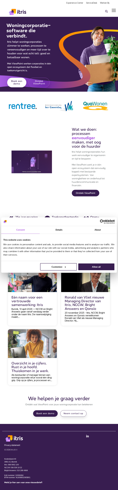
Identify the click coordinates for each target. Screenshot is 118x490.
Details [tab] (59, 229)
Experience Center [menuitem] (74, 3)
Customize (57, 266)
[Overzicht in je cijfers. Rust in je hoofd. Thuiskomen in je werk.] (32, 343)
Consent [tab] (20, 229)
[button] (114, 10)
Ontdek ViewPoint (39, 82)
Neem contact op (73, 413)
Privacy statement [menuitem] (12, 445)
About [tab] (98, 229)
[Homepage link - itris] (15, 440)
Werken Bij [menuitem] (104, 3)
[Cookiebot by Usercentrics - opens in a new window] (102, 221)
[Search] (106, 11)
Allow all (96, 266)
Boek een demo (45, 413)
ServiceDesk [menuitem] (91, 3)
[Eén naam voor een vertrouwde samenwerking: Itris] (32, 277)
